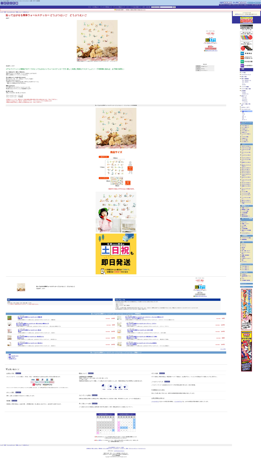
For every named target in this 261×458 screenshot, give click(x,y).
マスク (89, 7)
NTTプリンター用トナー (246, 184)
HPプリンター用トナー (246, 169)
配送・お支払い (95, 448)
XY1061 (23, 335)
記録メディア (244, 214)
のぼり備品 (244, 97)
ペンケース (244, 245)
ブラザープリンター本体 (246, 147)
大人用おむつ (95, 7)
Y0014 (22, 322)
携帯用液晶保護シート (246, 216)
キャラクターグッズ (246, 74)
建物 (243, 112)
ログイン (237, 14)
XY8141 (132, 322)
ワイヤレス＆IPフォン (246, 233)
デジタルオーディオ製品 (246, 237)
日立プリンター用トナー (246, 167)
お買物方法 (88, 448)
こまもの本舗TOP (111, 447)
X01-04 (132, 335)
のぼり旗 (148, 7)
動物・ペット (12, 357)
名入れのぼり (244, 99)
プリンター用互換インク (106, 7)
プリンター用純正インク (119, 7)
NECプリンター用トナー (246, 182)
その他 (243, 114)
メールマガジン (155, 401)
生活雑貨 (243, 90)
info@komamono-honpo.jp (119, 450)
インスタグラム (178, 401)
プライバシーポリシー (133, 448)
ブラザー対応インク (245, 125)
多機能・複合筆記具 (245, 255)
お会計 (122, 447)
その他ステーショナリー (246, 258)
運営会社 (100, 448)
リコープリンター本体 (246, 193)
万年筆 (243, 249)
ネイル (243, 83)
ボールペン (244, 244)
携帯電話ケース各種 (245, 209)
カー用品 (243, 72)
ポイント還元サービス (107, 448)
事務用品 (243, 256)
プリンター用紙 (244, 191)
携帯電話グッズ (245, 205)
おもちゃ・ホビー (245, 107)
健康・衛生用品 (244, 272)
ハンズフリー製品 (245, 211)
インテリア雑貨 (245, 86)
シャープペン (244, 261)
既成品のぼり (244, 100)
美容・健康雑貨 (245, 78)
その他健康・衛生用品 (246, 280)
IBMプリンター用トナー (246, 171)
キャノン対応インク (245, 127)
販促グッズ (244, 95)
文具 (143, 7)
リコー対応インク (245, 141)
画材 (242, 260)
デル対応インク (244, 129)
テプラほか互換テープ (135, 7)
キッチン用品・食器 (246, 88)
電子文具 (243, 247)
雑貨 (10, 354)
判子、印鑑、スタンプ (246, 250)
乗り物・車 (244, 119)
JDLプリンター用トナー (246, 172)
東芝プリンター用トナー (246, 200)
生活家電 (244, 92)
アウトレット (243, 283)
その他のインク (244, 138)
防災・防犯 (244, 76)
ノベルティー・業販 (124, 448)
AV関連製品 (244, 235)
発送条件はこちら (209, 43)
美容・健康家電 (245, 81)
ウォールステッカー (13, 355)
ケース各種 (244, 225)
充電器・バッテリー (245, 207)
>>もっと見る (223, 348)
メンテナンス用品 (245, 136)
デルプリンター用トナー (246, 157)
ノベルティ (243, 286)
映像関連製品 (244, 239)
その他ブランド (12, 358)
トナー (127, 7)
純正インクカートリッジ (246, 264)
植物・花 (244, 116)
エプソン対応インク (245, 130)
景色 (243, 118)
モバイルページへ (142, 448)
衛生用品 (244, 84)
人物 (243, 115)
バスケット (118, 447)
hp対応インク (244, 132)
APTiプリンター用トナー (246, 146)
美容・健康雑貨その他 (246, 80)
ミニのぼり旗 (244, 101)
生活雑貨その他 (245, 93)
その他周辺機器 (244, 212)
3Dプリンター (244, 222)
